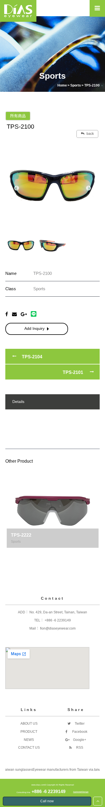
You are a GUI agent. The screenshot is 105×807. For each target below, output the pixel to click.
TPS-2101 (73, 372)
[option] (53, 185)
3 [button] (57, 553)
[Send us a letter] (14, 314)
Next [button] (88, 188)
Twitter (79, 724)
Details (18, 401)
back (90, 134)
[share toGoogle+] (24, 314)
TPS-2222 (21, 535)
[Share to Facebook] (6, 314)
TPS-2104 (32, 356)
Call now (47, 801)
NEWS (29, 740)
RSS (79, 748)
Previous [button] (16, 188)
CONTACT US (29, 748)
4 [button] (65, 553)
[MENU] (97, 8)
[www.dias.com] (18, 11)
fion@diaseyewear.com (58, 628)
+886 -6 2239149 (58, 620)
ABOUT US (29, 724)
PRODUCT (28, 732)
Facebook (79, 732)
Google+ (79, 740)
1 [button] (40, 553)
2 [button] (48, 553)
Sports (16, 542)
